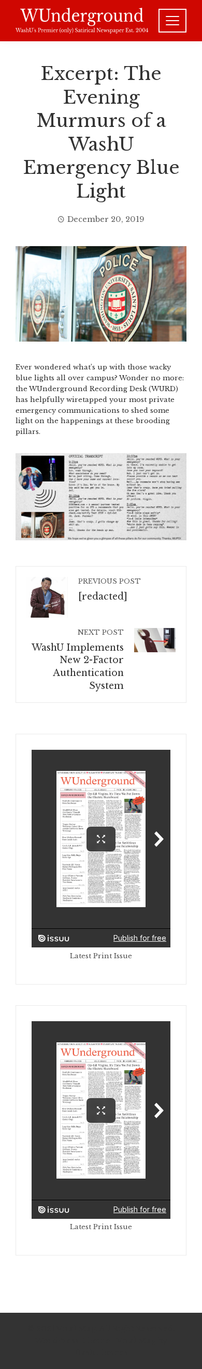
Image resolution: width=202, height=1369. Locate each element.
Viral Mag (136, 1340)
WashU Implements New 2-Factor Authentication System (78, 660)
